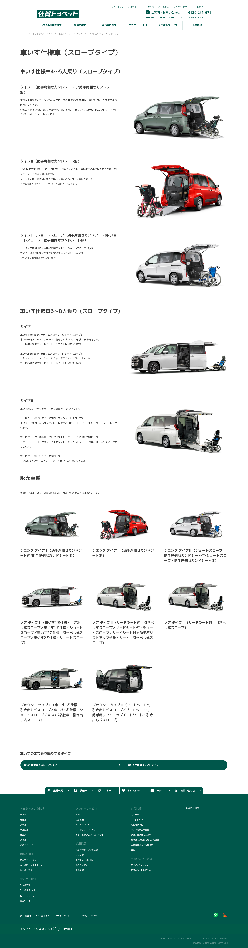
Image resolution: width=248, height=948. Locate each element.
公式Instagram (180, 7)
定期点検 (80, 819)
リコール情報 (147, 7)
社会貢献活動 (137, 824)
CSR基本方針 (137, 819)
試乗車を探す (26, 869)
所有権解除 (163, 7)
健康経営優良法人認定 (141, 834)
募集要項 (80, 869)
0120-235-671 (199, 12)
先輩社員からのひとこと (87, 849)
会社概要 (135, 814)
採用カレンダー (83, 864)
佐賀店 (23, 814)
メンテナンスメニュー (86, 824)
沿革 (133, 849)
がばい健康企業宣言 (140, 829)
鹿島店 (23, 834)
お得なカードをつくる (141, 869)
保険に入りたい (193, 808)
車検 (78, 814)
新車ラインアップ (28, 859)
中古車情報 (25, 884)
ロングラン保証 (27, 895)
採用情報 (132, 7)
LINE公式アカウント (201, 7)
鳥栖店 (23, 839)
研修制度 (80, 854)
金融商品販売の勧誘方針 (142, 844)
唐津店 (23, 819)
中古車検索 (25, 890)
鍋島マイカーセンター (30, 844)
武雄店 (23, 824)
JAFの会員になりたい (140, 864)
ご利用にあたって (90, 915)
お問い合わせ (117, 7)
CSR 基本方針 (43, 915)
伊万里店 (24, 829)
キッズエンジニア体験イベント (90, 834)
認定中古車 (25, 900)
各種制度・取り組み (85, 859)
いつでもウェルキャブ (86, 829)
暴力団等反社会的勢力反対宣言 (145, 839)
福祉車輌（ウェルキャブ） (32, 864)
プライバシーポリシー (66, 915)
